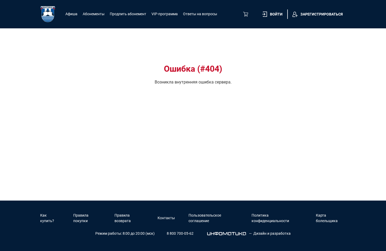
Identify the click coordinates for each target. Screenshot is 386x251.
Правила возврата (122, 218)
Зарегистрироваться (321, 14)
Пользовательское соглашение (205, 218)
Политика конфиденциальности (270, 218)
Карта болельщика (327, 218)
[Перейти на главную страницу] (47, 14)
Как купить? (47, 218)
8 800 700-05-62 (180, 233)
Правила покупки (80, 218)
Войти (276, 14)
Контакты (166, 218)
